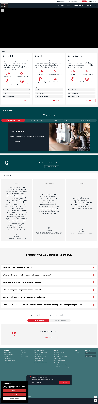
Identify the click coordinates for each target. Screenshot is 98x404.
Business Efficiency (38, 360)
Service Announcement (59, 360)
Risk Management (38, 358)
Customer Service (38, 354)
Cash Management (8, 354)
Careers (77, 352)
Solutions (60, 5)
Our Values (56, 354)
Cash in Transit (7, 352)
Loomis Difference (78, 5)
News (55, 369)
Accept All (14, 390)
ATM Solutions (7, 358)
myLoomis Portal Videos (40, 356)
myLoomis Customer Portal (40, 352)
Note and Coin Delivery (9, 360)
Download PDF (52, 166)
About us (88, 5)
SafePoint (6, 356)
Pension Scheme (57, 358)
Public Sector (24, 356)
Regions (93, 1)
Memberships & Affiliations (60, 356)
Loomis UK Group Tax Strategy (61, 367)
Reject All (14, 394)
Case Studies (57, 371)
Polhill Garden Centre (39, 187)
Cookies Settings (14, 398)
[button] (47, 244)
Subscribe (64, 382)
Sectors (68, 5)
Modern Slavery (57, 362)
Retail (22, 354)
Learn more (23, 100)
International (7, 362)
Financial (23, 352)
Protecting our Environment (40, 362)
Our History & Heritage (59, 352)
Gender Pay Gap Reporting (60, 364)
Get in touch (48, 337)
